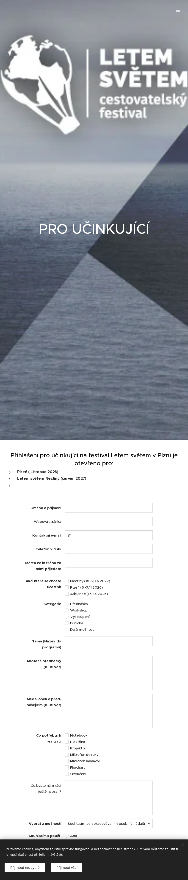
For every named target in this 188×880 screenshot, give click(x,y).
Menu (177, 11)
